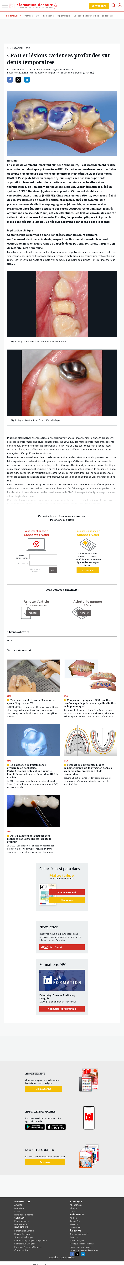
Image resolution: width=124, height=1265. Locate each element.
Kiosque (73, 1208)
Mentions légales (77, 1240)
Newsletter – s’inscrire (23, 1214)
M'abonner (88, 570)
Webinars (74, 1224)
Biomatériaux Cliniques (24, 1243)
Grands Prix (75, 1221)
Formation (17, 48)
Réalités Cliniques (22, 1234)
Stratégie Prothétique (23, 1237)
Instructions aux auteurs (80, 1247)
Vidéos (17, 1211)
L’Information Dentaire (24, 1230)
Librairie (73, 1211)
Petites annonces (21, 1221)
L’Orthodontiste (21, 1250)
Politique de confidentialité (81, 1243)
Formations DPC (21, 1224)
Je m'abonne (99, 5)
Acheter (84, 612)
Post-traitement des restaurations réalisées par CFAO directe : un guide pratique (29, 838)
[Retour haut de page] (118, 1256)
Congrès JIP (75, 1227)
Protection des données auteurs (84, 1250)
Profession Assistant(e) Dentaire (28, 1247)
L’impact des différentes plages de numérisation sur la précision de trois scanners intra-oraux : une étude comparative (88, 769)
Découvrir (45, 1162)
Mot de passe (23, 563)
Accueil (8, 47)
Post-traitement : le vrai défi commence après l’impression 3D (32, 702)
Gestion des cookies (62, 1257)
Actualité (18, 1204)
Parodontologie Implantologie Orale (30, 1240)
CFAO (28, 48)
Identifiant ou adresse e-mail (22, 556)
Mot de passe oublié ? (35, 570)
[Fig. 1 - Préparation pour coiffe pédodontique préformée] (62, 304)
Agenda (73, 1217)
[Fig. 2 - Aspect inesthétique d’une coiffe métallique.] (62, 383)
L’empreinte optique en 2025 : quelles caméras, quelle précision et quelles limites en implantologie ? (90, 703)
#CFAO (10, 640)
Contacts (74, 1237)
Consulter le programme (62, 1008)
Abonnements (76, 1204)
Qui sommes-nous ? (79, 1234)
